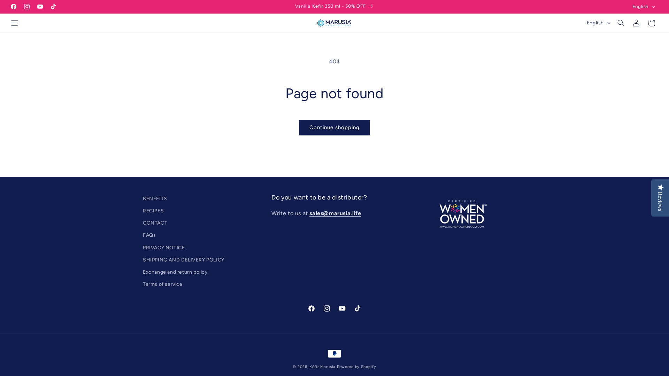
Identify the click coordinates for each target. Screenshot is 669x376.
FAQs (149, 235)
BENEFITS (155, 199)
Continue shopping (334, 127)
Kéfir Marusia (322, 367)
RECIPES (153, 211)
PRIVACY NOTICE (164, 248)
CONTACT (155, 223)
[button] (14, 23)
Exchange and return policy (175, 272)
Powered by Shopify (356, 367)
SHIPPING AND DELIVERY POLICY (183, 260)
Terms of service (163, 284)
